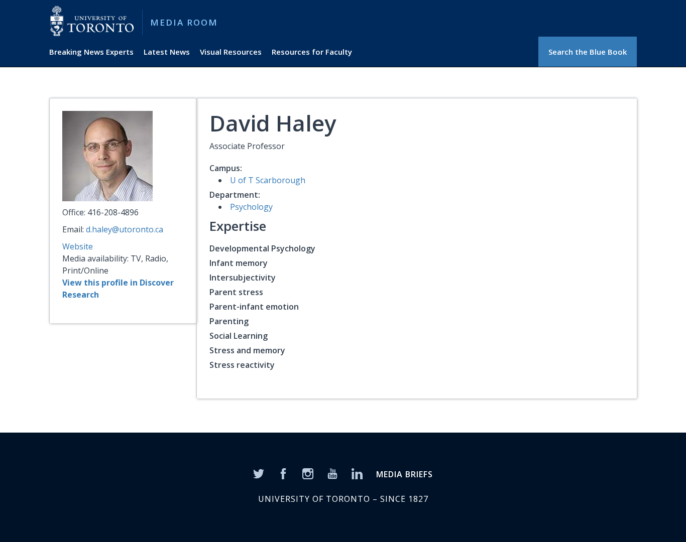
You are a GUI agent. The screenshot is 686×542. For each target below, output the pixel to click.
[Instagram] (308, 473)
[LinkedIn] (357, 473)
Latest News (167, 52)
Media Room (184, 22)
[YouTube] (332, 473)
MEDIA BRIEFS (404, 474)
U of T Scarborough (267, 180)
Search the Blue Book (587, 52)
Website (77, 246)
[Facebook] (283, 473)
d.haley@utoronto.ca (124, 229)
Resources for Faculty (312, 52)
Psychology (251, 206)
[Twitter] (259, 473)
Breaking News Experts (91, 52)
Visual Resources (231, 52)
